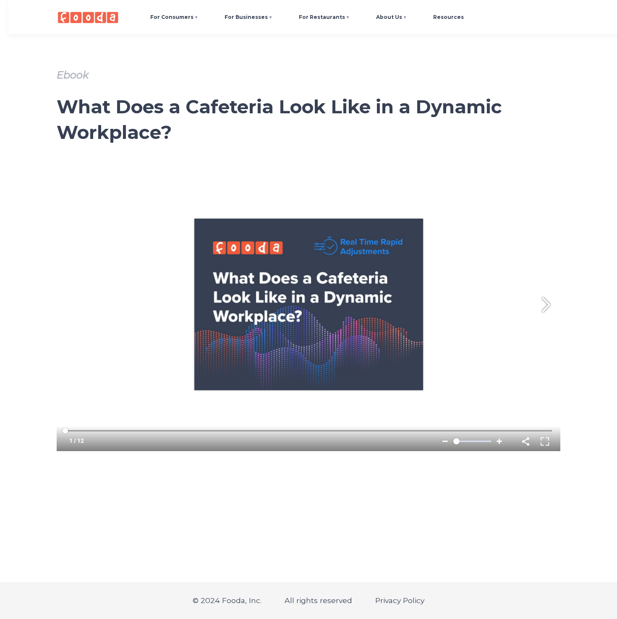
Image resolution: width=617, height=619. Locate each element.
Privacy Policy (399, 600)
